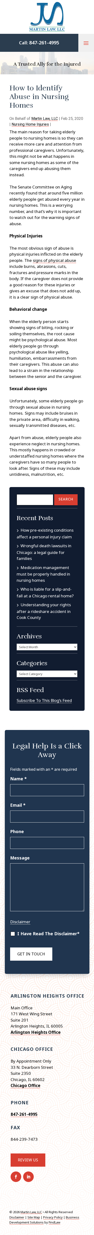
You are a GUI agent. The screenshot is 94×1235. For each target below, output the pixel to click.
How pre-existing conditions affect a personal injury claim (45, 533)
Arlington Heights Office (35, 1032)
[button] (86, 43)
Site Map (33, 1217)
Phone (17, 831)
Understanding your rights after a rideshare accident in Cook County (44, 611)
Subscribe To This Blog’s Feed (44, 700)
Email (18, 805)
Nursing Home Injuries (30, 124)
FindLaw (54, 1222)
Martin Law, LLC (44, 118)
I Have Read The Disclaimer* (48, 933)
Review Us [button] (28, 1160)
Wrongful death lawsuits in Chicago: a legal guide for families (44, 552)
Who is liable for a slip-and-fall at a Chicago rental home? (45, 592)
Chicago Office (25, 1085)
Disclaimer (20, 921)
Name (18, 779)
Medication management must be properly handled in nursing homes (43, 574)
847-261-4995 (44, 42)
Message (20, 858)
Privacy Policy (53, 1217)
